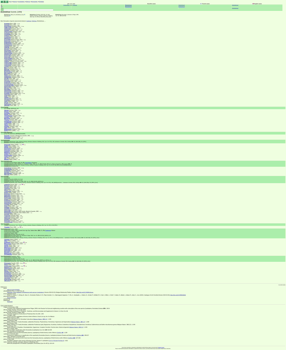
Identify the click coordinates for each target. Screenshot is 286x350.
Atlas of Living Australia (13, 289)
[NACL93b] (78, 141)
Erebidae (41, 1)
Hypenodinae (66, 5)
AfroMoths (18, 14)
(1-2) (76, 327)
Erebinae (75, 5)
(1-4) (40, 319)
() (181, 5)
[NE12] (12, 14)
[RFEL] (44, 16)
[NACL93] (43, 14)
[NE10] (15, 179)
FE (47, 16)
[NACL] (17, 236)
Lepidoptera (21, 1)
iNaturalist (6, 15)
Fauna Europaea (11, 297)
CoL (22, 14)
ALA (50, 16)
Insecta (15, 1)
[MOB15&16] (13, 108)
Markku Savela (161, 347)
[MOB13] (19, 163)
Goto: (2, 10)
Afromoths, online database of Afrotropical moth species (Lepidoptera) (25, 292)
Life (11, 1)
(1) (36, 16)
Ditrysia (28, 1)
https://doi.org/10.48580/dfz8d (178, 295)
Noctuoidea (35, 1)
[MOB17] (42, 260)
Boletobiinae (128, 5)
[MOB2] (18, 133)
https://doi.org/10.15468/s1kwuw (84, 292)
